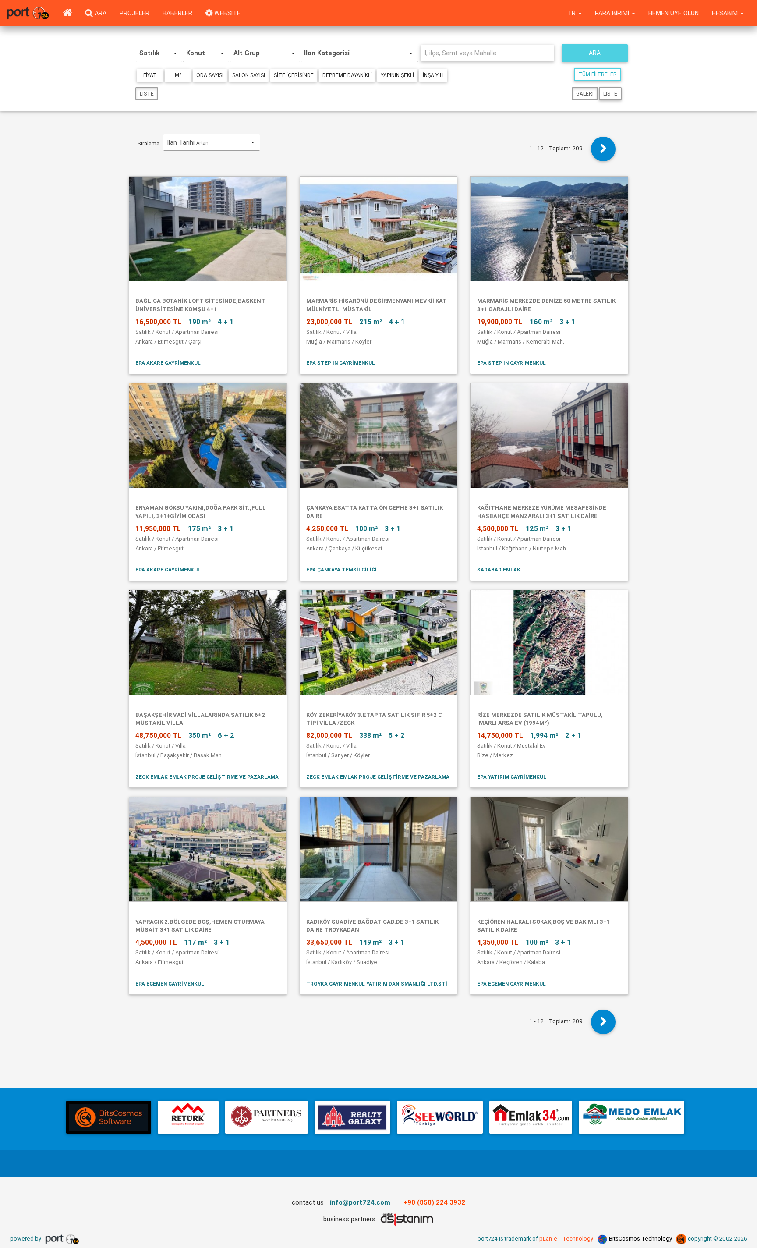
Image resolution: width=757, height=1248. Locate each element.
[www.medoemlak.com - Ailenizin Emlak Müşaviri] (631, 1117)
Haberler (177, 13)
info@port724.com (360, 1202)
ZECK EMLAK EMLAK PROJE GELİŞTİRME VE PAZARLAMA (207, 776)
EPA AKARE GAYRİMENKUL (168, 362)
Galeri (585, 93)
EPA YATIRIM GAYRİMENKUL (511, 776)
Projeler (134, 13)
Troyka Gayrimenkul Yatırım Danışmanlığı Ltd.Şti (376, 983)
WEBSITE (226, 13)
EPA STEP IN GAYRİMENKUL (340, 362)
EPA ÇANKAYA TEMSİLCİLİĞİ (341, 569)
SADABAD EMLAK (498, 569)
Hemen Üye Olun (673, 13)
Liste (147, 93)
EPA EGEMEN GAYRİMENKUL (169, 983)
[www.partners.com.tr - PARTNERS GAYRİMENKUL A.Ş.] (266, 1117)
